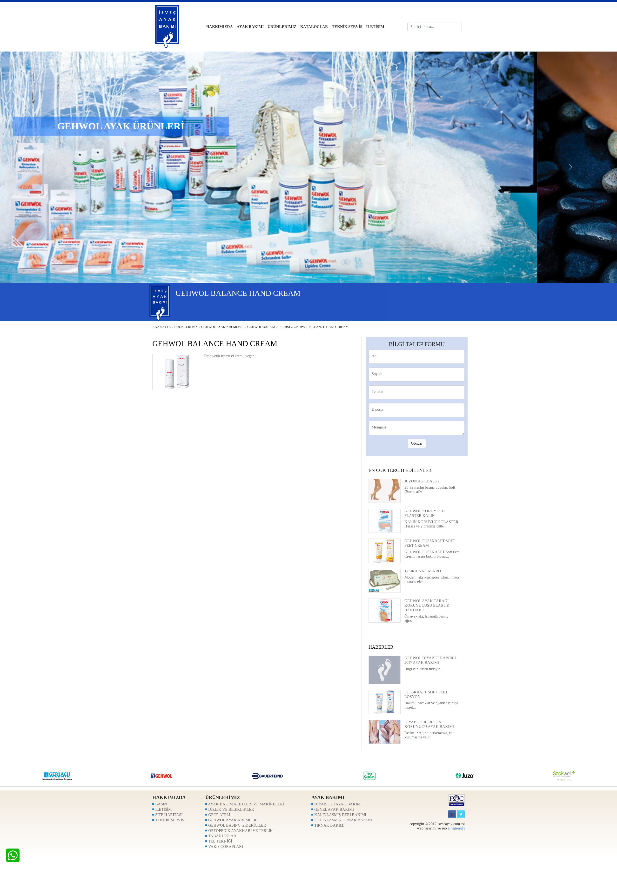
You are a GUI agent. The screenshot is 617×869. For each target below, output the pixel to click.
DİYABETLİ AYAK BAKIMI (337, 804)
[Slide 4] (308, 276)
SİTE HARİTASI (168, 815)
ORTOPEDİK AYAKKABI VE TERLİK (240, 831)
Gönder (417, 443)
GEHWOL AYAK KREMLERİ (222, 327)
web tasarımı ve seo (432, 828)
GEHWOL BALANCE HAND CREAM (321, 327)
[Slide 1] (282, 276)
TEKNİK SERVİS (347, 27)
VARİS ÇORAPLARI (225, 846)
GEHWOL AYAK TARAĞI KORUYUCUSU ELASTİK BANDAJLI (426, 605)
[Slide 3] (299, 276)
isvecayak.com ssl (451, 824)
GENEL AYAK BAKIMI (333, 809)
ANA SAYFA (161, 327)
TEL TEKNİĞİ (219, 841)
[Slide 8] (343, 276)
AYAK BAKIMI (250, 27)
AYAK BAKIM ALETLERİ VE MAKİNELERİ (245, 804)
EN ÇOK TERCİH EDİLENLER (400, 470)
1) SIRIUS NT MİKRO (422, 571)
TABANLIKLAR (221, 836)
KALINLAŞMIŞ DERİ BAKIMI (339, 815)
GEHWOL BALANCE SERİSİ (268, 327)
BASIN (160, 804)
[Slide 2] (291, 276)
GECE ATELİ (218, 815)
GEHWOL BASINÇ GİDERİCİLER (236, 825)
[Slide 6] (325, 276)
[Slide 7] (334, 276)
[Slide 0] (273, 276)
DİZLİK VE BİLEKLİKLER (230, 809)
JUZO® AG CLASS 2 (422, 481)
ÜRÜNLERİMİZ (282, 27)
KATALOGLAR (314, 27)
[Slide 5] (317, 276)
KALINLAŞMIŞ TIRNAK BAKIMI (342, 820)
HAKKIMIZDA (219, 27)
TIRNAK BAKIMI (328, 825)
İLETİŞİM (375, 27)
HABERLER (381, 647)
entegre (456, 828)
